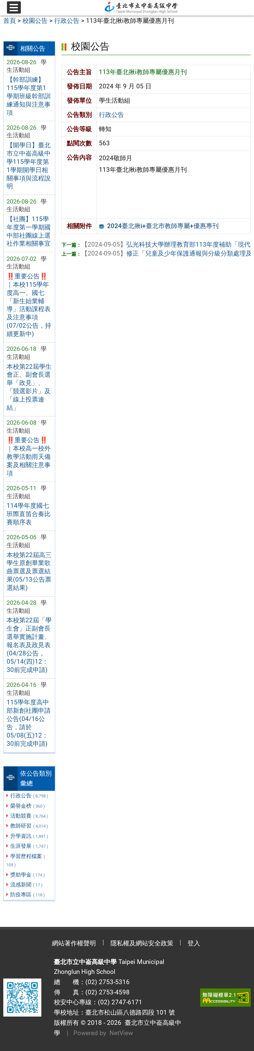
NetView (121, 1033)
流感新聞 (26, 885)
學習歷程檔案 (25, 860)
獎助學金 (27, 875)
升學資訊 (29, 836)
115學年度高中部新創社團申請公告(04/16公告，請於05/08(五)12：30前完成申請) (29, 722)
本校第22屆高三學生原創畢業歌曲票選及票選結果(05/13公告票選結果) (29, 571)
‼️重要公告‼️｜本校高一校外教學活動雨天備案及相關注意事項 (29, 456)
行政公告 (29, 795)
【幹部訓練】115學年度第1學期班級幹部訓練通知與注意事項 (29, 96)
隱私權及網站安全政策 (141, 943)
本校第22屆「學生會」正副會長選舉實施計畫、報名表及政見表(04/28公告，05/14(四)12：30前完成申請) (29, 645)
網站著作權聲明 (74, 943)
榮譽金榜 (27, 806)
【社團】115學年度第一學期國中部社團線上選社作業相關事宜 (29, 231)
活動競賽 (29, 816)
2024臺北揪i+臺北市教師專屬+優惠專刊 (163, 226)
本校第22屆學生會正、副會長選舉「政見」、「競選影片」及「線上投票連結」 (29, 387)
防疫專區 (27, 894)
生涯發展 (29, 846)
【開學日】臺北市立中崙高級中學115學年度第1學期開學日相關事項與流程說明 (29, 165)
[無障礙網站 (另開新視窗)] (225, 997)
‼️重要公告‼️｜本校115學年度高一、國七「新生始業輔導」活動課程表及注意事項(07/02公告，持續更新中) (29, 305)
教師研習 (29, 826)
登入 (194, 943)
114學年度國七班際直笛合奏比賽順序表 (29, 514)
